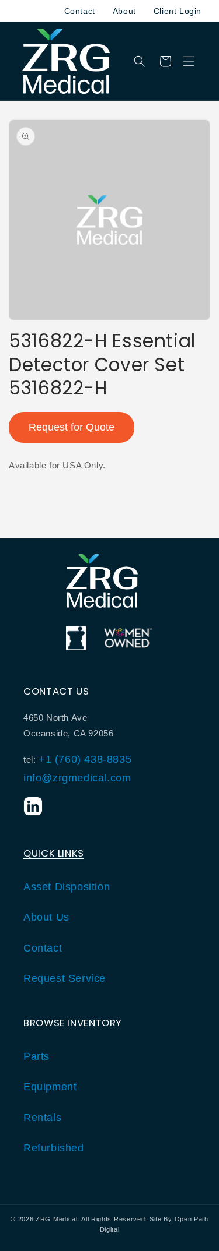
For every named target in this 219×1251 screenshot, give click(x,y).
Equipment (50, 1087)
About (124, 11)
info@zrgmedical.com (77, 778)
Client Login (177, 11)
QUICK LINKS (53, 853)
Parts (36, 1056)
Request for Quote (71, 427)
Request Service (64, 978)
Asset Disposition (66, 887)
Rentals (42, 1117)
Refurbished (53, 1148)
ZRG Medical (57, 1218)
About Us (46, 917)
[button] (188, 61)
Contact (79, 11)
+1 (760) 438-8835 (85, 759)
